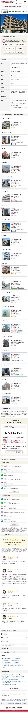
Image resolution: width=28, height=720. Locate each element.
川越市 (3, 667)
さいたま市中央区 (21, 44)
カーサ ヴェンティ (6, 674)
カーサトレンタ (16, 674)
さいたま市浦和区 (14, 660)
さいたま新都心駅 (10, 52)
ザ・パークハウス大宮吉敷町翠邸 (10, 679)
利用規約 (10, 703)
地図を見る (16, 67)
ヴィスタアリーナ (19, 677)
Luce (13, 676)
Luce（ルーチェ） (6, 676)
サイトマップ (3, 703)
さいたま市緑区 (19, 665)
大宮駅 (20, 48)
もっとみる (14, 491)
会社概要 (24, 703)
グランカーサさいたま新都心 (9, 684)
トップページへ (14, 688)
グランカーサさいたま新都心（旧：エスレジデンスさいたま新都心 (14, 682)
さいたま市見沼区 (6, 662)
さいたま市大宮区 (8, 44)
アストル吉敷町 (20, 676)
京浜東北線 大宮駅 (16, 100)
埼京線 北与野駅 (15, 107)
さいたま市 (15, 694)
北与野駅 (21, 52)
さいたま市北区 (11, 48)
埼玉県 (3, 655)
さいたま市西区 (15, 662)
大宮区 (20, 694)
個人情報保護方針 (17, 703)
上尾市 (12, 665)
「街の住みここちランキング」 (15, 548)
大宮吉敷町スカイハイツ (8, 677)
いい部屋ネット (4, 694)
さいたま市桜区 (5, 665)
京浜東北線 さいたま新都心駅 (18, 103)
